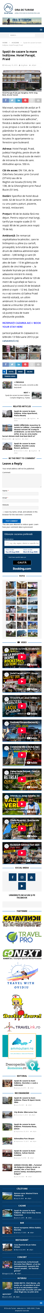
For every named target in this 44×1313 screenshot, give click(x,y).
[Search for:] (22, 35)
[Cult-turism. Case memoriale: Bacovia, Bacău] (11, 625)
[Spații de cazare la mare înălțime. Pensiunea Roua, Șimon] (7, 1127)
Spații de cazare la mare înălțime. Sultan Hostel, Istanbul (24, 1153)
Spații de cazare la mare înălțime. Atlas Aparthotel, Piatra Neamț (25, 413)
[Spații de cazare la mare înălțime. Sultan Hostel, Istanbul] (7, 1153)
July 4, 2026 (7, 439)
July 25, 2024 (20, 1198)
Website (5, 505)
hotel (11, 372)
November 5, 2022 (22, 451)
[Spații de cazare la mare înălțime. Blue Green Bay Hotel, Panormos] (7, 1213)
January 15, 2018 (21, 1158)
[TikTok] (22, 886)
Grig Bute (24, 65)
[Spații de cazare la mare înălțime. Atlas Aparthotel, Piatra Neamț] (7, 413)
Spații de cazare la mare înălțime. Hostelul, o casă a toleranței (26, 1083)
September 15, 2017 (22, 1141)
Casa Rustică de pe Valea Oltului (25, 1246)
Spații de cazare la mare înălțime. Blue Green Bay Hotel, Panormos (27, 1212)
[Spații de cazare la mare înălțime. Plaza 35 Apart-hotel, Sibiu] (7, 1100)
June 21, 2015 (20, 1218)
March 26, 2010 (20, 1250)
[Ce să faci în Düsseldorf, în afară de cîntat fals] (33, 601)
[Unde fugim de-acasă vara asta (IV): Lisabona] (33, 609)
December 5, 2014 (22, 1115)
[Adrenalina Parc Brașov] (7, 1141)
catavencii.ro (10, 340)
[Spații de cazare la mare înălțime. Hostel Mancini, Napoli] (22, 625)
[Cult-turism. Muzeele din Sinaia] (33, 633)
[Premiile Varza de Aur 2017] (22, 585)
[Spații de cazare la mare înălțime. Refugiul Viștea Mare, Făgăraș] (22, 633)
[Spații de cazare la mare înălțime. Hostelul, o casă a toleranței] (7, 1083)
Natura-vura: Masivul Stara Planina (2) (26, 1194)
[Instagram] (22, 877)
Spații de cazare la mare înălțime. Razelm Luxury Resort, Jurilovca (24, 445)
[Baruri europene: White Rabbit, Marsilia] (7, 1230)
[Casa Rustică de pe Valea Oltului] (7, 1247)
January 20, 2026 (21, 418)
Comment (6, 472)
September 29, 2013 (22, 1131)
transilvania (9, 376)
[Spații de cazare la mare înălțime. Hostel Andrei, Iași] (22, 601)
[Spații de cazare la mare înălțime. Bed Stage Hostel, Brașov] (11, 585)
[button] (40, 30)
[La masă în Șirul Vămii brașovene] (11, 617)
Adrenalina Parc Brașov (24, 1138)
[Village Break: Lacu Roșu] (33, 593)
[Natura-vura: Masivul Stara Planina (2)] (7, 1196)
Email (4, 498)
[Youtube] (31, 877)
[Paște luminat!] (22, 593)
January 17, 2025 (21, 1232)
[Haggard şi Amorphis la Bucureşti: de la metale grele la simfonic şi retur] (33, 585)
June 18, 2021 (20, 1105)
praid (20, 372)
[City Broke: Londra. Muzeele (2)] (11, 593)
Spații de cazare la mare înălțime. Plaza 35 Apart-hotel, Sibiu (27, 1100)
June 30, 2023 (20, 1176)
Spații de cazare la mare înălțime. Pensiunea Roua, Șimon (25, 1126)
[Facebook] (12, 877)
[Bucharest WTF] (33, 617)
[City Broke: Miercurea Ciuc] (7, 1114)
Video (24, 642)
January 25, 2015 (21, 1088)
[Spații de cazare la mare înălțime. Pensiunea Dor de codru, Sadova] (11, 633)
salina (29, 372)
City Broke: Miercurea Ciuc (25, 1112)
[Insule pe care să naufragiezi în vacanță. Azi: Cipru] (22, 609)
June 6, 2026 (8, 1297)
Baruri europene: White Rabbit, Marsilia (27, 1228)
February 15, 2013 (10, 65)
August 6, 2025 (8, 1273)
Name (5, 491)
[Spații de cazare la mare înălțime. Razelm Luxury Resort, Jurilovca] (7, 446)
